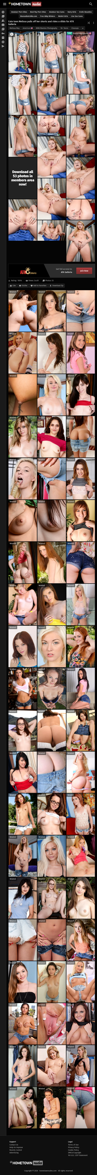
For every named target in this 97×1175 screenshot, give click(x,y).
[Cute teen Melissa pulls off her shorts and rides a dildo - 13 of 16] (22, 220)
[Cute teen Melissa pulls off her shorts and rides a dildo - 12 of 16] (51, 199)
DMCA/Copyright (74, 1153)
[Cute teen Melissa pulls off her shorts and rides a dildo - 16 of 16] (80, 241)
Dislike (24, 286)
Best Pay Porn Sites (38, 12)
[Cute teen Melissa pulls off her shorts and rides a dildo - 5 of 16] (51, 94)
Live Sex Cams (77, 16)
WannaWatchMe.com (28, 16)
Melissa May (15, 28)
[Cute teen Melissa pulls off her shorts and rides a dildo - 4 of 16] (22, 94)
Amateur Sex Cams (56, 12)
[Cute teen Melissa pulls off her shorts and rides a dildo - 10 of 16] (51, 157)
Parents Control (15, 1150)
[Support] (3, 42)
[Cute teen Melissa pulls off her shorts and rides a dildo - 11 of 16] (80, 178)
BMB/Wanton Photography (46, 28)
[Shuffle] (88, 22)
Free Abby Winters (47, 16)
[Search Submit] (91, 4)
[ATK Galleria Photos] (3, 12)
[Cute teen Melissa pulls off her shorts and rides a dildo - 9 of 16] (80, 136)
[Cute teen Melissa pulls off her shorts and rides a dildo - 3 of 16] (80, 73)
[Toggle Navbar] (5, 4)
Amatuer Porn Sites (19, 12)
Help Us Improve (16, 1147)
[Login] (3, 33)
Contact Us (13, 1145)
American (26, 28)
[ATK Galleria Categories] (3, 29)
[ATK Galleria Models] (3, 21)
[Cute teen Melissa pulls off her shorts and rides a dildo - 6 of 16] (80, 104)
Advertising (13, 1153)
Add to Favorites (39, 286)
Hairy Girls (72, 12)
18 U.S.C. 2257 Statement (78, 1155)
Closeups (75, 28)
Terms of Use (73, 1145)
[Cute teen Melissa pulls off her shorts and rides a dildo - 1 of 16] (22, 52)
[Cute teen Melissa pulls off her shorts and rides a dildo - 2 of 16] (51, 52)
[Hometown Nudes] (25, 4)
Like (14, 286)
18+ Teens (64, 28)
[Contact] (3, 46)
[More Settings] (93, 22)
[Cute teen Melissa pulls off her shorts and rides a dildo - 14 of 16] (80, 209)
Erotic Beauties (85, 12)
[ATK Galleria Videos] (3, 16)
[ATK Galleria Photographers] (3, 25)
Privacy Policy (73, 1147)
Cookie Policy (73, 1150)
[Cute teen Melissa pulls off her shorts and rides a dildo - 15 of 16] (51, 230)
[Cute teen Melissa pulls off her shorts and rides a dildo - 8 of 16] (51, 125)
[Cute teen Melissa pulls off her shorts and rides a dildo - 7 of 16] (22, 136)
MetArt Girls (63, 16)
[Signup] (3, 38)
